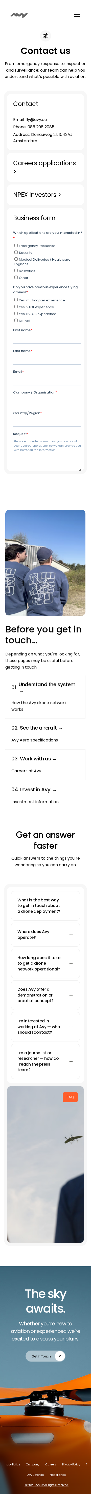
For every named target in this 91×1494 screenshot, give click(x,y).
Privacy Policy (11, 1464)
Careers (50, 1464)
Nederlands (57, 1475)
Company (32, 1464)
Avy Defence (35, 1475)
